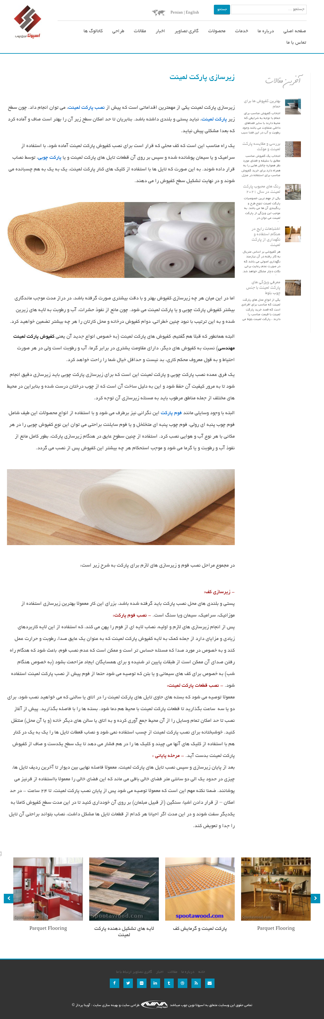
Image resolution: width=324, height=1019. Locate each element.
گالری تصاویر (187, 31)
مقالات (140, 31)
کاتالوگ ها (93, 31)
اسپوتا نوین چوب (192, 1005)
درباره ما (266, 31)
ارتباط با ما (124, 972)
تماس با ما (296, 42)
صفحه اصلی (295, 31)
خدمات (241, 31)
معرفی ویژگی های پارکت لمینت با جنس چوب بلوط (263, 288)
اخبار (160, 31)
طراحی (118, 31)
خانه (201, 972)
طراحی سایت (131, 1005)
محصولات (217, 31)
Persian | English (185, 13)
